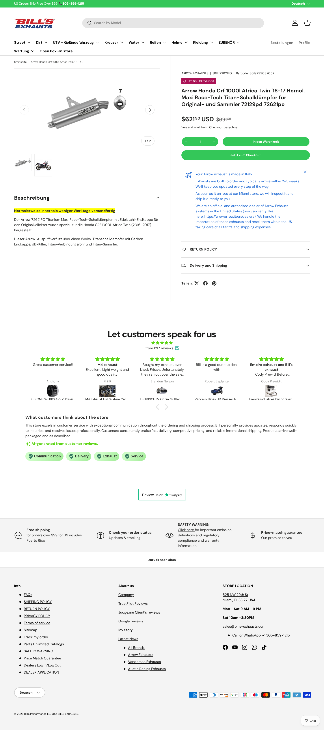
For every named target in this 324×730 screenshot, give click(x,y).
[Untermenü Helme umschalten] (186, 42)
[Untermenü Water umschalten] (142, 42)
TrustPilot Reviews (133, 603)
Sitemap (30, 630)
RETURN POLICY (37, 608)
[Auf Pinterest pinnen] (214, 283)
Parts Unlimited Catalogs (44, 644)
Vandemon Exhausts (144, 661)
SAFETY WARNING (38, 651)
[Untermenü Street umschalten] (29, 42)
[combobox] (173, 23)
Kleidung (200, 42)
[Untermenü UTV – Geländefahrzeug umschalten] (97, 42)
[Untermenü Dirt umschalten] (45, 42)
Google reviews (130, 621)
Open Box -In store (56, 51)
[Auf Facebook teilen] (205, 283)
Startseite (20, 62)
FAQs (28, 594)
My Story (125, 630)
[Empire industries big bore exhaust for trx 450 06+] (271, 391)
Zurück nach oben (162, 560)
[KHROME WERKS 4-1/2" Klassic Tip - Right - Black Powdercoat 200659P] (53, 391)
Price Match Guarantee (42, 658)
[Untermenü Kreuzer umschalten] (121, 42)
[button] (307, 23)
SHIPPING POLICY (38, 601)
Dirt (39, 42)
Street (19, 42)
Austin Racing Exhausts (147, 668)
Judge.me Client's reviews (139, 612)
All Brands (136, 647)
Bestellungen (281, 42)
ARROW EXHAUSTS (194, 73)
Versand (187, 127)
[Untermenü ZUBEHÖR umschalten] (238, 42)
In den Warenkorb (266, 142)
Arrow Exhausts (140, 654)
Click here (186, 530)
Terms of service (37, 623)
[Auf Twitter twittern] (196, 283)
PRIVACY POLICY (37, 616)
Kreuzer (111, 42)
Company (126, 594)
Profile (304, 42)
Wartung (21, 51)
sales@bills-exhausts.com (244, 626)
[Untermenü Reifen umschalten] (164, 42)
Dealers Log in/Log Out (42, 665)
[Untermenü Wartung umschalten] (32, 51)
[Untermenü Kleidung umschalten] (211, 42)
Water (134, 42)
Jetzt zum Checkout (246, 155)
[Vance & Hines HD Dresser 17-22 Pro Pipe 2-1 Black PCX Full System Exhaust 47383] (217, 391)
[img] (162, 343)
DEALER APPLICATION (41, 672)
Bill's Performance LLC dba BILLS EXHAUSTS (51, 714)
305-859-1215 (278, 635)
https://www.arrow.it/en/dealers (229, 216)
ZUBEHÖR (227, 42)
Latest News (128, 638)
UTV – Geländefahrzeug (73, 42)
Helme (176, 42)
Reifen (155, 42)
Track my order (36, 637)
